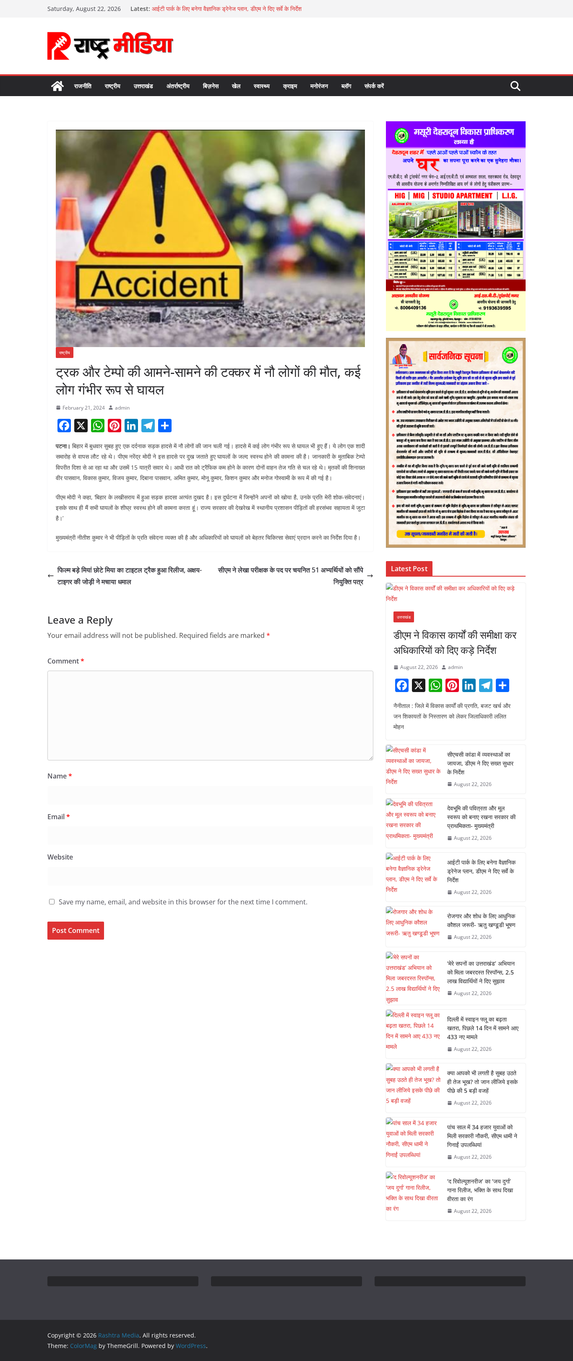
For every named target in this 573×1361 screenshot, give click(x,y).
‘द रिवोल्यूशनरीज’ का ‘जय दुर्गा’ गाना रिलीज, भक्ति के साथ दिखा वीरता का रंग (480, 1190)
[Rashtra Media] (57, 86)
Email (58, 816)
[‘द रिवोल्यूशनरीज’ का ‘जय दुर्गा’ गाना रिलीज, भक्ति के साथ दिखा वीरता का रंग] (413, 1196)
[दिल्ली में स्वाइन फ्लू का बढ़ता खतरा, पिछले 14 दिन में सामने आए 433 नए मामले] (413, 1034)
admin (122, 407)
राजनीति (82, 86)
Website (60, 857)
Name (59, 776)
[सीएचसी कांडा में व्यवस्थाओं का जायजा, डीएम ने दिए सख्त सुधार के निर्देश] (413, 769)
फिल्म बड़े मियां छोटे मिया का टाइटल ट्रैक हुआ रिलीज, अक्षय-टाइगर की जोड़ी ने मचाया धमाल (129, 576)
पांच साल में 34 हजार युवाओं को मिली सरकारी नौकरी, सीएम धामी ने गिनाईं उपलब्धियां (482, 1136)
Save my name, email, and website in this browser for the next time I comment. (183, 901)
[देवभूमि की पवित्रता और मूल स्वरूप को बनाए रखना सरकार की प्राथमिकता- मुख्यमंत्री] (413, 823)
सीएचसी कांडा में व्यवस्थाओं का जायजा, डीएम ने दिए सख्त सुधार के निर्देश (480, 763)
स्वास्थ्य (262, 86)
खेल (236, 86)
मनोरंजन (319, 86)
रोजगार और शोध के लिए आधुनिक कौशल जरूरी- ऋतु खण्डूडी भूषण (481, 920)
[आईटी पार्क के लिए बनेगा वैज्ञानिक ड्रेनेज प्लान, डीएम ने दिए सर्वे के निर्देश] (413, 877)
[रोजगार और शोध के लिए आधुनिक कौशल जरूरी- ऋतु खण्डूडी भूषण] (413, 926)
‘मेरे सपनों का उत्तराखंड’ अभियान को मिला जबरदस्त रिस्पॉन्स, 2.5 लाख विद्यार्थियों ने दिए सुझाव (481, 972)
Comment (65, 661)
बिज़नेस (211, 86)
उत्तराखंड (143, 86)
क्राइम (290, 86)
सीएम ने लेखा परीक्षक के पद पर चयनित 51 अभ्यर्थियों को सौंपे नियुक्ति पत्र (290, 576)
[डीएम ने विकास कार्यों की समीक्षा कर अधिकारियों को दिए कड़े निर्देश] (456, 593)
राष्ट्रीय (112, 86)
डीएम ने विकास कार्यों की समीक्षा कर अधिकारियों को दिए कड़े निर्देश (454, 642)
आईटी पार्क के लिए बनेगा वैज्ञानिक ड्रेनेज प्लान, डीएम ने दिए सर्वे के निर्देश (481, 871)
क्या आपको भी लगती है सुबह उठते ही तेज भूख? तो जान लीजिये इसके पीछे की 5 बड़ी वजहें (482, 1082)
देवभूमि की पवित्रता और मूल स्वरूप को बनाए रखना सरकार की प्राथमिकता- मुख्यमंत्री (481, 817)
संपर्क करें (374, 86)
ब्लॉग (346, 86)
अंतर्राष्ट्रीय (178, 86)
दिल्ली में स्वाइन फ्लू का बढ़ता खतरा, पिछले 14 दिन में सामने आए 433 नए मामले (482, 1028)
